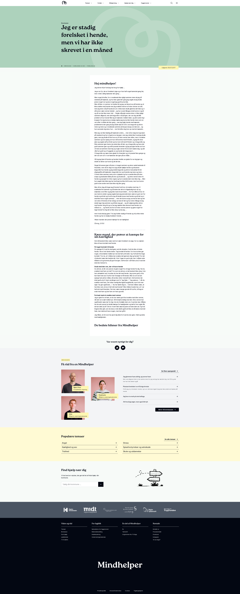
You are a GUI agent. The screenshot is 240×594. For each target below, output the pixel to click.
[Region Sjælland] (130, 509)
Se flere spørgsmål (168, 371)
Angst (64, 443)
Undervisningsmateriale (99, 537)
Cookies (127, 590)
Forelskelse (91, 66)
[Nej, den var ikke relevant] (123, 348)
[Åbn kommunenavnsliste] (100, 484)
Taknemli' (125, 532)
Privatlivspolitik (101, 590)
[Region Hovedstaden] (70, 510)
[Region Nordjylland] (110, 510)
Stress (126, 443)
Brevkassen (66, 360)
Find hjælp (64, 534)
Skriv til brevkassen (165, 410)
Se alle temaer (170, 439)
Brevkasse (67, 66)
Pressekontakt (157, 532)
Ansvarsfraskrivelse (115, 590)
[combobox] (82, 484)
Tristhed (65, 451)
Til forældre (64, 539)
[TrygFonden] (169, 510)
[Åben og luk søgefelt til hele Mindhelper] (171, 3)
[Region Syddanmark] (149, 510)
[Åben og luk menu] (177, 3)
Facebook (156, 534)
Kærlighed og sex (79, 66)
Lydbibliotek (64, 537)
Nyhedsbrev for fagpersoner (100, 529)
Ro (123, 529)
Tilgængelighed (138, 590)
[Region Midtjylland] (90, 510)
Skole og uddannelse (132, 451)
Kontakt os (156, 529)
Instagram (156, 537)
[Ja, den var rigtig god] (117, 348)
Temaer (63, 529)
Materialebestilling (97, 532)
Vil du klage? (156, 539)
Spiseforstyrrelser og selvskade (137, 447)
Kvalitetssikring (96, 534)
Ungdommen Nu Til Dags (129, 534)
